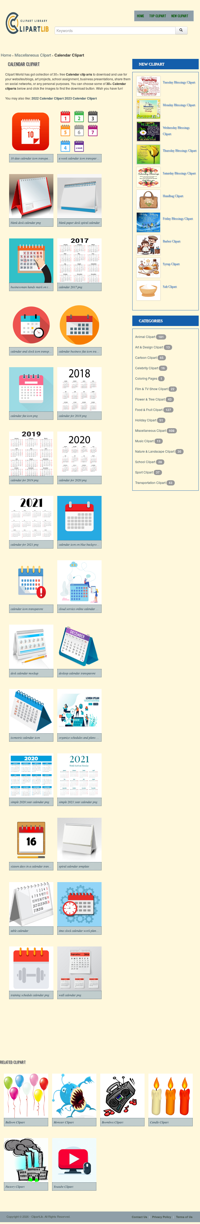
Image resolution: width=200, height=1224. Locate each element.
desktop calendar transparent (77, 673)
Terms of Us (184, 1217)
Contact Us (139, 1217)
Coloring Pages (146, 378)
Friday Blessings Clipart (178, 218)
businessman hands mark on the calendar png (39, 287)
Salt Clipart (170, 286)
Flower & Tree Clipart (150, 399)
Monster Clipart (64, 1122)
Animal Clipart (145, 336)
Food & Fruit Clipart (149, 409)
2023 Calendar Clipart (81, 98)
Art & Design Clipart (149, 347)
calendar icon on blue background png (83, 544)
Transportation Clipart (150, 482)
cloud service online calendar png (80, 609)
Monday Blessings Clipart (179, 105)
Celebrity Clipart (147, 368)
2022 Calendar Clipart (48, 98)
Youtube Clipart (63, 1186)
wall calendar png (70, 995)
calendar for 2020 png (73, 480)
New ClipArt (179, 16)
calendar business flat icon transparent (83, 351)
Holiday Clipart (146, 420)
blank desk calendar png (26, 222)
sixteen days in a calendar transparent (34, 866)
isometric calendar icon (25, 737)
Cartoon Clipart (146, 357)
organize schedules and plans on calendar (85, 737)
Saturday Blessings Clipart (179, 173)
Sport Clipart (144, 472)
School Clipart (145, 461)
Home (140, 16)
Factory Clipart (14, 1186)
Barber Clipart (171, 241)
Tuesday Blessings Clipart (179, 82)
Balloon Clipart (15, 1122)
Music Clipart (144, 441)
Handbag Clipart (173, 196)
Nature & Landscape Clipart (155, 451)
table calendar (19, 930)
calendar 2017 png (70, 287)
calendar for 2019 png (25, 480)
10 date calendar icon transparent (32, 158)
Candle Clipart (159, 1122)
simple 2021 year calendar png (78, 802)
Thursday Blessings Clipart (179, 150)
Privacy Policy (161, 1217)
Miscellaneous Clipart (33, 55)
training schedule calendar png (30, 995)
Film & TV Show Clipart (151, 388)
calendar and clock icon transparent (33, 351)
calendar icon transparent (27, 609)
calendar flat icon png (24, 416)
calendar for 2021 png (25, 544)
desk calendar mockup (24, 673)
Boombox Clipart (112, 1122)
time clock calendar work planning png (83, 930)
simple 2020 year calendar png (30, 802)
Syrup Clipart (171, 264)
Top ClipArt (157, 16)
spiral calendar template (74, 866)
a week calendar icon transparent (79, 158)
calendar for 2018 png (73, 416)
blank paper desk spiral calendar (79, 222)
